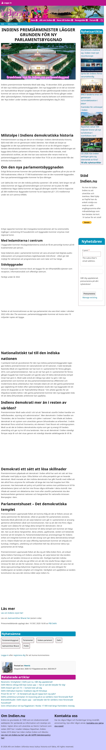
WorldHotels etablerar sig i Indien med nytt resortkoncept (90, 53)
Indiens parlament (45, 640)
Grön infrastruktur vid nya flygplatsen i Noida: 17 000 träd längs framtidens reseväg (38, 706)
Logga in (8, 3)
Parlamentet (28, 640)
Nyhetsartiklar (13, 24)
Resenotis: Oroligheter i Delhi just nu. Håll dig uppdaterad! (27, 682)
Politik (26, 646)
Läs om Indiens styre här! (12, 613)
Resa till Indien (64, 20)
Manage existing (90, 297)
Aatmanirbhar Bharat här (19, 618)
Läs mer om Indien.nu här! (12, 735)
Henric (27, 665)
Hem (33, 20)
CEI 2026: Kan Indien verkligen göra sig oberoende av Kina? (90, 156)
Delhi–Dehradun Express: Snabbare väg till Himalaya (24, 691)
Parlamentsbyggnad (10, 640)
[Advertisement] (38, 117)
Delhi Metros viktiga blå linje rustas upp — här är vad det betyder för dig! (33, 685)
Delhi (59, 640)
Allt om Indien (46, 20)
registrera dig (19, 655)
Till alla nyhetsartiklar (91, 162)
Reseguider (80, 20)
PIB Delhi (53, 623)
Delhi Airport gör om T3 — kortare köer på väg (21, 688)
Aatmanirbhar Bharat (10, 646)
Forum (93, 20)
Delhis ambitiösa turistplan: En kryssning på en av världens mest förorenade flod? (37, 697)
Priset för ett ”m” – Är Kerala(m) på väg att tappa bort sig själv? (28, 694)
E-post (85, 250)
